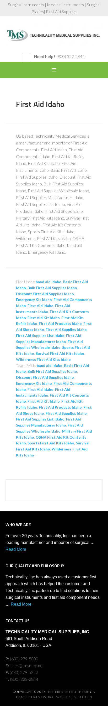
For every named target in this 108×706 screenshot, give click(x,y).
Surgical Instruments (54, 37)
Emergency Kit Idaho (34, 299)
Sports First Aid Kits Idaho (51, 443)
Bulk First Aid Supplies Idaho (52, 287)
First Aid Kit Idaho (44, 317)
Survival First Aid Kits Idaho (60, 353)
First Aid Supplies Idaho (66, 329)
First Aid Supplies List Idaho (40, 335)
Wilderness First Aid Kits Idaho (43, 359)
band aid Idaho (48, 281)
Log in (86, 697)
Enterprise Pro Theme (68, 692)
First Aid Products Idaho (60, 323)
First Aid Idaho (40, 104)
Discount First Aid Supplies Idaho (45, 294)
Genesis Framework (35, 697)
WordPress (67, 697)
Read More (16, 549)
